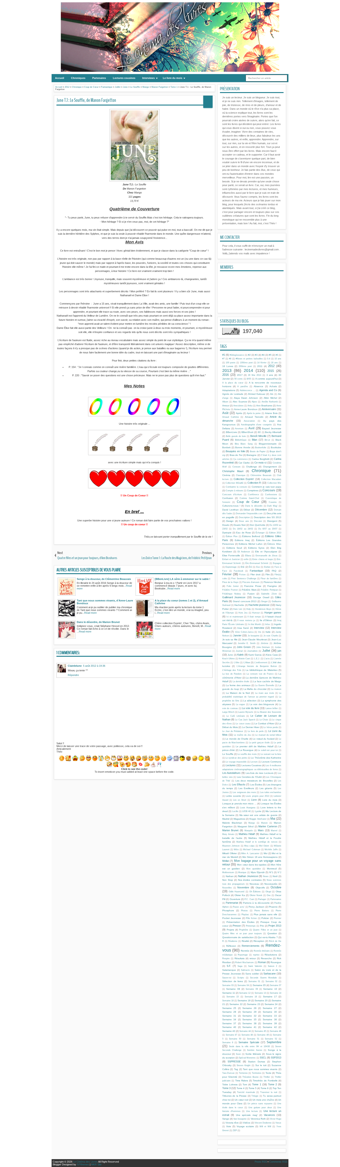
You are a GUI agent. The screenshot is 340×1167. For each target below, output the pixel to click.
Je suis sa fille (230, 639)
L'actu (267, 658)
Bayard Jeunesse (271, 428)
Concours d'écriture (232, 494)
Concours (269, 490)
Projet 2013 (274, 925)
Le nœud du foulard (264, 739)
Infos (267, 624)
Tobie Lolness (230, 1084)
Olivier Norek (256, 895)
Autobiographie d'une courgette (256, 424)
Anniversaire (269, 409)
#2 (249, 355)
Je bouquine (253, 636)
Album (225, 402)
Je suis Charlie (270, 636)
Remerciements (251, 945)
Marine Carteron (267, 826)
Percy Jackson (256, 907)
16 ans (274, 362)
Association (249, 421)
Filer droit (255, 574)
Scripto (240, 978)
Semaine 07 (275, 985)
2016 (225, 375)
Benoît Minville (258, 436)
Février (227, 574)
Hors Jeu (242, 613)
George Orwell (261, 597)
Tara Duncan (228, 1073)
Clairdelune (75, 665)
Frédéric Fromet (230, 590)
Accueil (59, 78)
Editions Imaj (242, 540)
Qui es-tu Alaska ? (268, 937)
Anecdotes (238, 406)
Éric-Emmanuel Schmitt (256, 563)
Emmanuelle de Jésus (267, 555)
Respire (226, 958)
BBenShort (247, 432)
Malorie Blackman (232, 823)
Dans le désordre (254, 506)
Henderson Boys (263, 609)
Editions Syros (256, 548)
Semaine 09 (252, 989)
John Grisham (263, 647)
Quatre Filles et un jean (265, 930)
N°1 (271, 872)
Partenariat (232, 902)
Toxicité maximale (246, 1092)
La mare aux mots (264, 693)
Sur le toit (260, 1065)
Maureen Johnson (231, 846)
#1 (223, 354)
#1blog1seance (237, 355)
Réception (258, 941)
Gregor (264, 601)
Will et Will (265, 1126)
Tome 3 (226, 1088)
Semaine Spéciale (248, 1042)
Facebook (238, 571)
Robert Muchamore (244, 962)
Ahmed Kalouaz (256, 394)
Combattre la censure (236, 487)
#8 (230, 359)
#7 (223, 359)
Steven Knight (243, 1065)
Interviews (148, 78)
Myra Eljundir (258, 872)
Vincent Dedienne (263, 1123)
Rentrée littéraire (262, 951)
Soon (238, 1054)
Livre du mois (269, 800)
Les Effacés (238, 784)
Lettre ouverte (233, 796)
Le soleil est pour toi (268, 750)
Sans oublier (252, 973)
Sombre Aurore (254, 1050)
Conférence (253, 494)
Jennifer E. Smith (247, 643)
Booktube (276, 447)
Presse (237, 925)
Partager (262, 899)
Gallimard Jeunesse (234, 597)
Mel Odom (264, 846)
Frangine (272, 586)
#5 (270, 355)
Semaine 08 (233, 989)
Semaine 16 (251, 997)
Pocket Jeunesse (231, 918)
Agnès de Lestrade (232, 394)
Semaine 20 (261, 1000)
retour (253, 958)
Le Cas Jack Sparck (245, 720)
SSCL (263, 1057)
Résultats (239, 958)
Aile (271, 394)
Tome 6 (265, 1088)
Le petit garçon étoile (259, 742)
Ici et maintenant (234, 617)
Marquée (248, 830)
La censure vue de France (260, 674)
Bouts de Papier (258, 451)
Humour (256, 613)
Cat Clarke (244, 462)
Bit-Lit (267, 440)
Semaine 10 (270, 989)
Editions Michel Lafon (250, 544)
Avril (251, 428)
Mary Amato (228, 834)
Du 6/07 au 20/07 (267, 529)
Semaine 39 (270, 1023)
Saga (240, 966)
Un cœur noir (241, 1100)
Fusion (251, 593)
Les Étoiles (256, 784)
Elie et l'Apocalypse (266, 551)
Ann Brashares (264, 405)
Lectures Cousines (251, 765)
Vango (225, 1118)
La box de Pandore (232, 674)
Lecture (254, 762)
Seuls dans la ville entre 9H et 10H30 (249, 1046)
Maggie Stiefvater (257, 819)
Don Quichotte (257, 525)
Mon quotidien (253, 869)
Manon (264, 823)
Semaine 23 (253, 1004)
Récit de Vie (275, 941)
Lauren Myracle (245, 712)
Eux (258, 567)
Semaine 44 (245, 1031)
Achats (273, 386)
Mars (261, 830)
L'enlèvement (260, 662)
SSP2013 (276, 1057)
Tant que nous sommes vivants (260, 1069)
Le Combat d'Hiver (264, 723)
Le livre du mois (172, 78)
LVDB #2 (246, 811)
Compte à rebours (234, 490)
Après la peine (254, 413)
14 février (261, 362)
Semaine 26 (249, 1008)
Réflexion (231, 946)
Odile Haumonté (237, 891)
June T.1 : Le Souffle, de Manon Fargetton (86, 100)
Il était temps (254, 617)
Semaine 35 (249, 1019)
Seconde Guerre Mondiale (263, 978)
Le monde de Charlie (237, 739)
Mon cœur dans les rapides (251, 864)
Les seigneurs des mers (244, 792)
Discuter (258, 521)
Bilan (254, 439)
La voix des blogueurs (262, 704)
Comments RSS (278, 1161)
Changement (270, 466)
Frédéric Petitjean (269, 590)
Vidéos (246, 1122)
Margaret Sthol (245, 826)
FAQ (274, 570)
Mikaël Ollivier (229, 853)
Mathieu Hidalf (247, 834)
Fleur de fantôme (269, 578)
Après (239, 413)
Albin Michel (270, 398)
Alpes (254, 402)
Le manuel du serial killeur (268, 735)
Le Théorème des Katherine (266, 757)
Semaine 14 (275, 993)
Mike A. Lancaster (250, 853)
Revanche (266, 958)
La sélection (250, 700)
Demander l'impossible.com (249, 513)
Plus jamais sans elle (265, 914)
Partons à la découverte (256, 903)
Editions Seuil (234, 548)
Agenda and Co (268, 390)
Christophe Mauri (232, 471)
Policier (265, 918)
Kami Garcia (255, 655)
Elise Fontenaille (231, 555)
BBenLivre (231, 432)
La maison (276, 689)
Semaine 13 (260, 993)
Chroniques (78, 78)
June (230, 655)
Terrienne (243, 1073)
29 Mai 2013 (254, 375)
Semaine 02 (272, 981)
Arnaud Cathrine (230, 417)
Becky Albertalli (273, 432)
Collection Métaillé (234, 483)
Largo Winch (228, 712)
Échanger (260, 533)
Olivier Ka (240, 895)
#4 (263, 355)
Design (230, 521)
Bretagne (252, 455)
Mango (251, 823)
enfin (246, 559)
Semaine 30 (270, 1012)
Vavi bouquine (240, 1119)
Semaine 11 (228, 993)
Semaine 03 (228, 985)
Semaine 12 (244, 993)
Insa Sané (243, 628)
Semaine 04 (243, 985)
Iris (259, 632)
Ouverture (235, 899)
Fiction (242, 574)
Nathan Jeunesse (248, 876)
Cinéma (226, 475)
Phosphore (228, 910)
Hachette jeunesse (258, 605)
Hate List (237, 609)
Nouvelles (227, 888)
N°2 (279, 872)
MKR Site (96, 1164)
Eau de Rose (243, 532)
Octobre (276, 887)
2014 (248, 370)
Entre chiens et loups (262, 559)
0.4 (268, 359)
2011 (260, 366)
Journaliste (252, 651)
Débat (247, 509)
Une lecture (252, 1111)
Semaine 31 (229, 1016)
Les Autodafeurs (231, 773)
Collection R (254, 482)
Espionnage (231, 567)
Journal (239, 651)
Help (248, 609)
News (266, 876)
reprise (256, 955)
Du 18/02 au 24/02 (243, 529)
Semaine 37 (229, 1023)
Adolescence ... (247, 390)
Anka (249, 406)
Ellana (248, 555)
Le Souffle (227, 754)
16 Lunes (227, 366)
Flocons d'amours (251, 582)
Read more (173, 588)
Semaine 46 (275, 1031)
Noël (275, 876)
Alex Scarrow (240, 401)
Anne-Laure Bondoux (245, 409)
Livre (254, 799)
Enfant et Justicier (231, 559)
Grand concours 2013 (245, 601)
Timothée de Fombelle (265, 1080)
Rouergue (276, 962)
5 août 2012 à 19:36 (94, 665)
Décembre (261, 509)
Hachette (239, 605)
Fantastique (256, 570)
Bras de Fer (236, 455)
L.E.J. (257, 658)
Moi (265, 853)
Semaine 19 (244, 1000)
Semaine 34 (229, 1019)
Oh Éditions (255, 891)
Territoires (256, 1073)
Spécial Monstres (247, 1058)
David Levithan (230, 509)
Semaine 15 (232, 997)
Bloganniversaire (268, 443)
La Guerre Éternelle (264, 685)
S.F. (229, 966)
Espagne (277, 563)
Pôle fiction (251, 918)
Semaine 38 (249, 1023)
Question (272, 933)
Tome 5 (253, 1088)
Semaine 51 (253, 1039)
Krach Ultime (228, 658)
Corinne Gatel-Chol (249, 498)
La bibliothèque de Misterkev (261, 670)
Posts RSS (261, 1161)
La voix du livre (250, 708)
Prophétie (243, 930)
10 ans (278, 359)
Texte (268, 1073)
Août (225, 413)
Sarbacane (269, 973)
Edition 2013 (275, 533)
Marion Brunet (230, 830)
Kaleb (240, 654)
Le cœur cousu (243, 723)
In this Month (254, 624)
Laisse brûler (272, 708)
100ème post (246, 362)
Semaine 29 (249, 1012)
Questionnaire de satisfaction (238, 937)
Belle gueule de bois (236, 436)
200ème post (245, 366)
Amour (225, 405)
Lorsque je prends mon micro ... (239, 803)
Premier (277, 918)
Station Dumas (256, 1061)
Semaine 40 (229, 1027)
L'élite (236, 662)
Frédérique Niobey (231, 594)
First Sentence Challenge (243, 578)
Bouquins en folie (235, 451)
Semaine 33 (270, 1016)
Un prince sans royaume (259, 1103)
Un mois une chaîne (263, 1100)
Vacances (269, 1115)
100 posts (230, 362)
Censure (236, 467)
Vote (228, 1126)
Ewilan (267, 567)
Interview (259, 627)
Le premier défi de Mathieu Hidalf (254, 746)
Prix (262, 925)
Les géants (266, 788)
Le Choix (264, 720)
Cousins (273, 502)
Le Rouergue (246, 750)
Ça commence (240, 459)
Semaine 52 (271, 1039)
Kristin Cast (244, 658)
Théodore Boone (250, 1077)
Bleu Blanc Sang (244, 444)
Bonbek (226, 447)
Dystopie (227, 532)
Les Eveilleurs (246, 788)
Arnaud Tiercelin (254, 417)
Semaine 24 (271, 1004)
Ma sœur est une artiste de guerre (258, 815)
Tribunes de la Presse (234, 1096)
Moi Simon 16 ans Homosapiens (260, 857)
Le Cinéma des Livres (85, 1161)
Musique (242, 872)
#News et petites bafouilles (249, 359)
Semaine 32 (249, 1016)
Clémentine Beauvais (261, 475)
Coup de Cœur (248, 502)
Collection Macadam (271, 479)
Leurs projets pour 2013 (257, 796)
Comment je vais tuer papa (266, 486)
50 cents (238, 379)
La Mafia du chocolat (255, 689)
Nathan (230, 876)
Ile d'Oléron (266, 620)
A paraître (242, 386)
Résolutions (271, 954)
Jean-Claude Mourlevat (254, 639)
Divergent (272, 521)
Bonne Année (242, 447)
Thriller (266, 1077)
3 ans (269, 375)
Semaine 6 (227, 1042)
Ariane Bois (271, 413)
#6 (277, 355)
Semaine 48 (247, 1035)
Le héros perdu (270, 727)
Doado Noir (240, 525)
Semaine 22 (236, 1004)
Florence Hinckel (272, 582)
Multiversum (228, 872)
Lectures (231, 765)
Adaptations (228, 390)
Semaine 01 (254, 981)
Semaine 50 (235, 1039)
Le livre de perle (256, 731)
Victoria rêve (232, 1122)
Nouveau (254, 884)
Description (244, 517)
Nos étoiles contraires (250, 880)
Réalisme (232, 941)
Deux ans (244, 521)
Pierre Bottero (261, 910)
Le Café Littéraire (235, 716)
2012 (271, 366)
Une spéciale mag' (247, 1115)
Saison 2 (272, 966)
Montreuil (272, 868)
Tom (245, 1084)
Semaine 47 (231, 1035)
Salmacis (245, 970)
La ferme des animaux (238, 685)
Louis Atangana (247, 807)
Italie (268, 632)
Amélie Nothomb (270, 402)
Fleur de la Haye (230, 582)
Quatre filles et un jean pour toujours (242, 933)
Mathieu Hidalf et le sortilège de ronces (257, 842)
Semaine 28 (229, 1012)
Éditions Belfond (251, 536)
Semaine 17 (270, 996)
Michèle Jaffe (271, 849)
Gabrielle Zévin (269, 594)
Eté (242, 567)
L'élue (247, 662)
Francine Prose (252, 586)
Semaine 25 (229, 1008)
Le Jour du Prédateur (232, 731)
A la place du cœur (232, 383)
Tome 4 (240, 1088)
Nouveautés (270, 884)
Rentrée (245, 950)
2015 (270, 371)
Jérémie (264, 643)
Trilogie (254, 1096)
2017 (240, 375)
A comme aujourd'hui (266, 378)
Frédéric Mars (249, 589)
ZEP (235, 1130)
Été (250, 567)
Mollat (225, 860)
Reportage (243, 955)
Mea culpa (249, 846)
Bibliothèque (241, 440)
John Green (244, 647)
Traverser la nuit (268, 1092)
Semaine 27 (270, 1008)
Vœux (278, 1123)
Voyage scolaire (245, 1126)
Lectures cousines (124, 78)
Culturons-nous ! (231, 505)
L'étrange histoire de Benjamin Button (257, 666)
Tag (236, 1069)
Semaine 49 (263, 1035)
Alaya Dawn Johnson (246, 398)
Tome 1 (256, 1084)
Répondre (73, 675)
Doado (225, 525)
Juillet (266, 650)
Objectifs (260, 887)
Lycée (258, 811)
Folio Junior (233, 586)
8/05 (249, 379)
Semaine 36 (270, 1019)
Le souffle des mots (247, 754)
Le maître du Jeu (242, 735)
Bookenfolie (260, 447)
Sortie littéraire (253, 1054)
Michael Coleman (251, 849)
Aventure (239, 428)
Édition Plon (232, 536)
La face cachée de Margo (267, 681)
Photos (244, 910)
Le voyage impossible (236, 762)
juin (279, 650)
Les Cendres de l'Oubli (249, 777)
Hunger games (272, 612)
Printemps (251, 926)
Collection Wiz (274, 483)
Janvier (237, 635)
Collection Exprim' (244, 479)
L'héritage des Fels (231, 670)
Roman (262, 962)
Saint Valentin (255, 966)
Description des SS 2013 (267, 517)
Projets (230, 929)
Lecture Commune (271, 761)
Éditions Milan (274, 544)
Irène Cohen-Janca (244, 632)
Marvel (274, 830)
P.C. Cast (249, 899)
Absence (258, 386)
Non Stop (227, 880)
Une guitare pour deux (260, 1107)
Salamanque (229, 970)
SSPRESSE (234, 1061)
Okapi (268, 891)
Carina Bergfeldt (260, 459)
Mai (272, 818)
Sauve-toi (226, 978)
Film (268, 574)
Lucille (235, 811)
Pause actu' (238, 907)
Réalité (245, 941)
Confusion (227, 498)
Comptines (252, 490)
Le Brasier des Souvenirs (269, 712)
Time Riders (241, 1080)
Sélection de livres (232, 981)
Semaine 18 (228, 1000)
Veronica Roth (258, 1118)
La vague (240, 704)
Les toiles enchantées (270, 792)
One (269, 895)
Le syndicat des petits (236, 758)
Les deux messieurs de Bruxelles (254, 780)
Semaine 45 (260, 1031)
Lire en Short (239, 800)
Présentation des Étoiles (240, 922)
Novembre (243, 887)
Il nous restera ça (246, 620)
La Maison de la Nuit (238, 693)
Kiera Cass (272, 655)
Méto (236, 849)
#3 (256, 355)
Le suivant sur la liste (271, 754)
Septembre (274, 1042)
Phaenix (273, 907)
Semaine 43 (228, 1031)
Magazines (239, 819)
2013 (227, 370)
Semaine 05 (259, 985)
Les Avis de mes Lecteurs (259, 773)
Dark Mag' (272, 506)
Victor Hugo (275, 1119)
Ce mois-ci (260, 462)
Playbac (245, 914)
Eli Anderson (244, 552)
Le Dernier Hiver (250, 727)
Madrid (225, 819)
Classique (240, 475)
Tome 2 (272, 1084)
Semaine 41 (249, 1027)
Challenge (251, 466)
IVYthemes (83, 1164)
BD (259, 432)
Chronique (261, 470)
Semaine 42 (270, 1027)
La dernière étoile (241, 681)
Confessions (271, 494)
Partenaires (99, 78)
